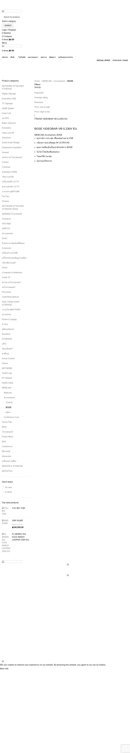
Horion (5, 363)
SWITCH (6, 228)
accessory (6, 314)
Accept (14, 669)
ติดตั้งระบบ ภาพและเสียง (104, 575)
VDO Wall (6, 224)
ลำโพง (5, 324)
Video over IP (8, 133)
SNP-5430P (17, 520)
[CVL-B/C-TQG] (6, 511)
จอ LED (5, 118)
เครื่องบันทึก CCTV (10, 182)
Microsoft (6, 451)
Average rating (41, 97)
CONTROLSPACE (10, 297)
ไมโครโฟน (7, 422)
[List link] (32, 591)
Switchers (6, 138)
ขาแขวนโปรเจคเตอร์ (11, 282)
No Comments (113, 568)
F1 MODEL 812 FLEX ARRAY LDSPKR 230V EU (20, 537)
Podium (5, 201)
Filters (37, 85)
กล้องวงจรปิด (8, 177)
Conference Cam (11, 417)
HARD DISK (7, 383)
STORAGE (7, 339)
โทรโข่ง (5, 196)
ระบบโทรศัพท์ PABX (11, 310)
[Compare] (44, 123)
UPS (4, 344)
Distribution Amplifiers (12, 147)
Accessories (7, 233)
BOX (4, 442)
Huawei (5, 152)
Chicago (6, 650)
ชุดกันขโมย (7, 471)
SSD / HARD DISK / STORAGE (11, 303)
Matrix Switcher (9, 123)
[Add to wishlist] (51, 123)
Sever (4, 238)
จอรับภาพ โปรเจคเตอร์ (12, 157)
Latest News (50, 650)
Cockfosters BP (9, 641)
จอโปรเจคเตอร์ (8, 287)
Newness (38, 102)
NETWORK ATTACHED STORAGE (13, 87)
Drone (4, 267)
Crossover (6, 248)
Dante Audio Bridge (11, 142)
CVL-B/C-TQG (18, 508)
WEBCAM (6, 388)
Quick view (37, 123)
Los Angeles (7, 646)
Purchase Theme (96, 655)
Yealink (9, 402)
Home (37, 81)
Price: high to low (42, 112)
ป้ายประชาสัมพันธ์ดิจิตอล (13, 243)
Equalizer (6, 334)
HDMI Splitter (8, 108)
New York (6, 631)
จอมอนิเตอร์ (7, 349)
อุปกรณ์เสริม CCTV (10, 187)
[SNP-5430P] (6, 524)
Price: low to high (42, 107)
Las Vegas (6, 655)
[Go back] (5, 65)
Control (5, 162)
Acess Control (8, 358)
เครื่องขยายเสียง (9, 461)
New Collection (95, 636)
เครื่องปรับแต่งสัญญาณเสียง (14, 258)
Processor (6, 292)
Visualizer (6, 219)
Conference (7, 446)
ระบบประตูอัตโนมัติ (11, 191)
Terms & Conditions (54, 641)
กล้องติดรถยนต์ (8, 263)
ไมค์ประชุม (7, 373)
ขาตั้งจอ (5, 354)
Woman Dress (95, 641)
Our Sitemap (50, 655)
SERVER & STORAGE (12, 466)
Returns (48, 636)
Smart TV (6, 277)
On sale (8, 487)
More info (4, 669)
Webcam (8, 393)
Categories (8, 78)
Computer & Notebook (12, 272)
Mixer (4, 427)
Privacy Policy (51, 631)
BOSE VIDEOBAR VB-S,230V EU (55, 128)
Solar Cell (6, 113)
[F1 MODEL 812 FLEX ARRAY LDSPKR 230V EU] (6, 543)
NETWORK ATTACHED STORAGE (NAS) (13, 207)
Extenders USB (9, 99)
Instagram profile (96, 631)
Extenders (6, 128)
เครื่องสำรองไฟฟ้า (10, 253)
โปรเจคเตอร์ (7, 432)
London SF (7, 636)
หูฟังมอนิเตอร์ (8, 329)
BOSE (9, 407)
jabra (8, 412)
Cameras (6, 167)
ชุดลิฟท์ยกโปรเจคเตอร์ (12, 214)
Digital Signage (9, 94)
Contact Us (50, 646)
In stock (8, 492)
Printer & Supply (9, 319)
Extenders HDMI (9, 172)
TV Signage (7, 103)
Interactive (6, 456)
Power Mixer (7, 437)
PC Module (7, 378)
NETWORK (7, 368)
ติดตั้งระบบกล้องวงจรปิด (103, 564)
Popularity (39, 93)
